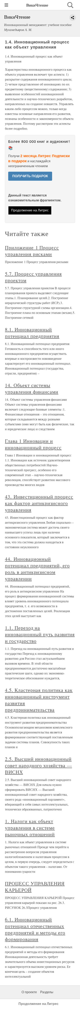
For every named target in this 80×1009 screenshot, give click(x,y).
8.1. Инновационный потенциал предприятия (32, 332)
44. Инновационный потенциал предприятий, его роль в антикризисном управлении (37, 569)
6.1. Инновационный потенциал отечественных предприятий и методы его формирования (35, 929)
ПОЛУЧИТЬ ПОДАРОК (30, 176)
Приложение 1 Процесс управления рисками (32, 250)
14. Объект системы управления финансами (31, 388)
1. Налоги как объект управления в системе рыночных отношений (30, 828)
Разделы (46, 992)
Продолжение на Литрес (30, 210)
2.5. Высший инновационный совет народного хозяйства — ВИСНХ (38, 765)
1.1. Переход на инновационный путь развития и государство (40, 634)
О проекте (29, 992)
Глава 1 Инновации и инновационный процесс (33, 444)
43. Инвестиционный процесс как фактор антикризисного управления (39, 503)
